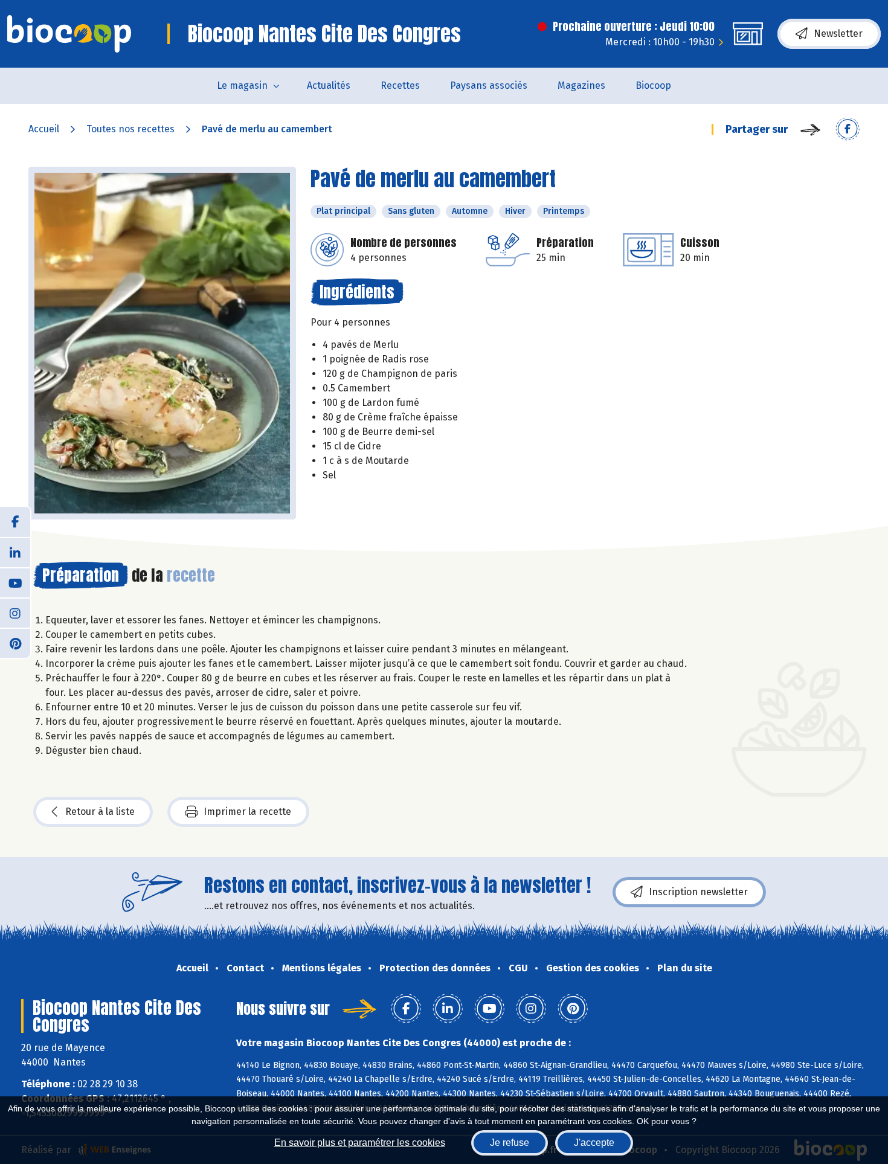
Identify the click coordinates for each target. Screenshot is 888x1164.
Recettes (400, 85)
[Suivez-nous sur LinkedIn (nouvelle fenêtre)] (15, 552)
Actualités (328, 85)
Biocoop (653, 85)
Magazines (581, 85)
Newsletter (838, 33)
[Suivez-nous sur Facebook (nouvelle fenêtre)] (15, 522)
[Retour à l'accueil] (69, 34)
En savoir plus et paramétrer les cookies (359, 1142)
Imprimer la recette (247, 811)
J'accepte (594, 1142)
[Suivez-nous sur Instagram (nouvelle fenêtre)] (15, 612)
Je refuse (509, 1142)
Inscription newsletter (698, 892)
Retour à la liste (100, 811)
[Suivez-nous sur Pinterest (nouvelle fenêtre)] (15, 643)
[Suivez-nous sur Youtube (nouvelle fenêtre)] (15, 582)
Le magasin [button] (242, 85)
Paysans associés (488, 85)
